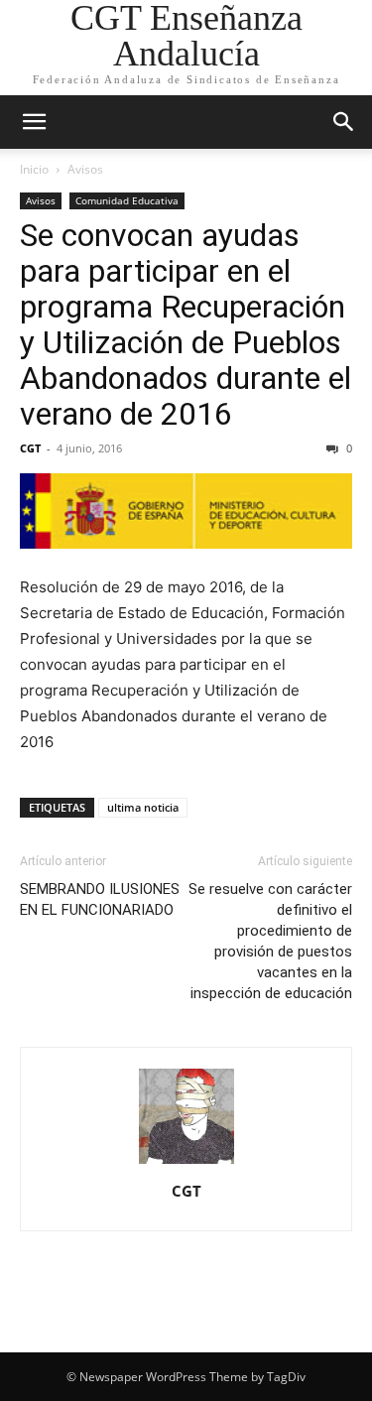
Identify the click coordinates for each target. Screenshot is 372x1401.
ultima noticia (143, 807)
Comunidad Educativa (127, 200)
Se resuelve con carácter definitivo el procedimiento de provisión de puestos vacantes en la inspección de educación (270, 941)
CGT (30, 448)
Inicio (34, 169)
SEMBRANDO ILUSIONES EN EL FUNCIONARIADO (100, 899)
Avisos (85, 169)
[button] (33, 122)
